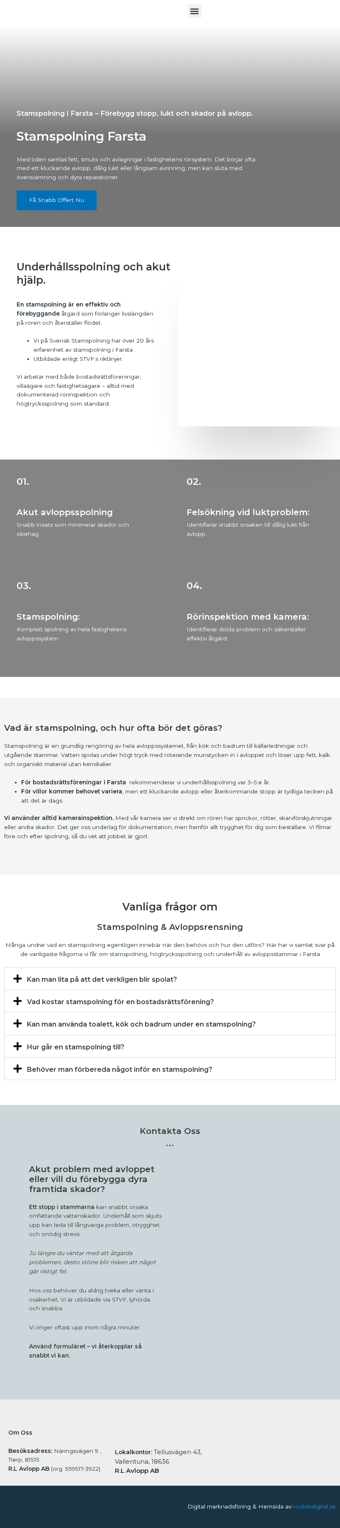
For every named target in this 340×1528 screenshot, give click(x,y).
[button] (195, 11)
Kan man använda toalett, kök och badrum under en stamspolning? (141, 1024)
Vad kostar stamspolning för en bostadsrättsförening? (120, 1002)
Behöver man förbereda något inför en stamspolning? (119, 1069)
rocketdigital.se (314, 1506)
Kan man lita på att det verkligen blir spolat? (102, 979)
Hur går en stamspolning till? (75, 1047)
